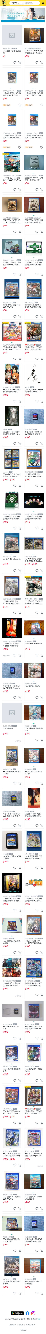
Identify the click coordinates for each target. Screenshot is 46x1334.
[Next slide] (20, 77)
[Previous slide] (3, 77)
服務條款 (13, 1324)
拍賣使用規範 (30, 1324)
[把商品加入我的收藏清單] (14, 62)
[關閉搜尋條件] (23, 3)
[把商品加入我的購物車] (19, 62)
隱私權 (21, 1324)
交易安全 (24, 1330)
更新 (39, 1319)
